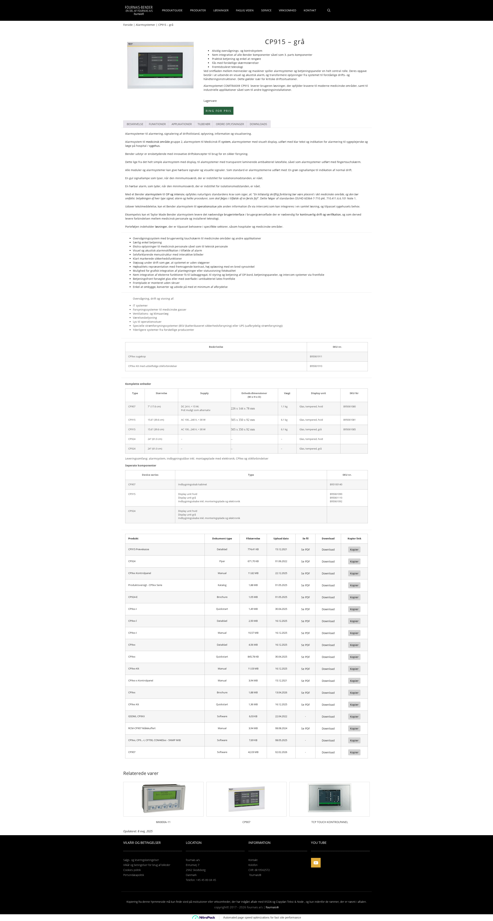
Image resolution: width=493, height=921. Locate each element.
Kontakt (310, 10)
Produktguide (172, 10)
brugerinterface (234, 214)
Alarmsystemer (145, 25)
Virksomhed (287, 10)
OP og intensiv (175, 194)
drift (348, 170)
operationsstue (207, 206)
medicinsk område (158, 142)
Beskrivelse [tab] (135, 124)
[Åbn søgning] (329, 10)
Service (266, 10)
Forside (128, 25)
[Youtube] (316, 863)
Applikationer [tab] (182, 124)
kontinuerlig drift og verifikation (320, 214)
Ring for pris (218, 111)
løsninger (161, 226)
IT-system (224, 142)
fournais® (272, 907)
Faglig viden (245, 10)
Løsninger (221, 10)
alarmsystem (171, 162)
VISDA (268, 901)
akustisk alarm (255, 75)
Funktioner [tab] (157, 124)
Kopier (354, 549)
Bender (247, 55)
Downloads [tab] (258, 124)
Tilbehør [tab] (204, 124)
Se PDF (305, 549)
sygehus (154, 146)
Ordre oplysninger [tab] (230, 124)
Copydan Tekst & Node (290, 901)
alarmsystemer (156, 170)
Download (328, 549)
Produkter (198, 10)
